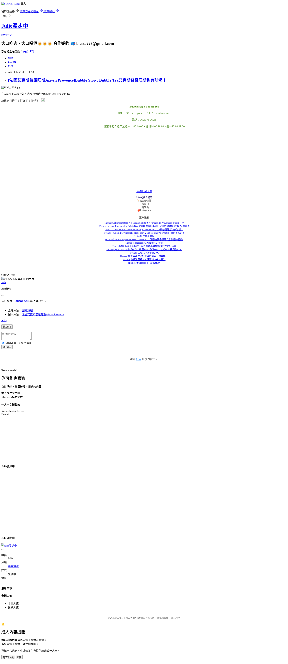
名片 (10, 66)
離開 (19, 657)
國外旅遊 (27, 310)
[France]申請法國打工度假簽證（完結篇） (144, 259)
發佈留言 (7, 347)
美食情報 (28, 51)
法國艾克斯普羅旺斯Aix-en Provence (43, 314)
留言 (27, 301)
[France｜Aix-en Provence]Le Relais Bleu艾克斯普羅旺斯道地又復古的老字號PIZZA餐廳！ (144, 226)
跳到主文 (6, 35)
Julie (3, 282)
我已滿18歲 (8, 657)
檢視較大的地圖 (144, 191)
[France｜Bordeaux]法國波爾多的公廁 (144, 243)
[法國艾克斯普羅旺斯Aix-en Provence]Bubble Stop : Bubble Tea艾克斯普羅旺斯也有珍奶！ (87, 80)
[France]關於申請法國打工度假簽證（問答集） (144, 256)
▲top (4, 320)
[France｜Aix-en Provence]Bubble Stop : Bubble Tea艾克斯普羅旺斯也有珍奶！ (144, 229)
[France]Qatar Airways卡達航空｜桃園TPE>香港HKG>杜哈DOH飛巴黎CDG (144, 249)
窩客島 (145, 207)
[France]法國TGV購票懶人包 (144, 253)
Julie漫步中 (14, 26)
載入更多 (7, 327)
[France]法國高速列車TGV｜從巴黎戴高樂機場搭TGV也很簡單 (144, 246)
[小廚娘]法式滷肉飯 (144, 236)
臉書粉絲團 (145, 200)
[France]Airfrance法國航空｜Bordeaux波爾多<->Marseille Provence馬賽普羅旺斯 (144, 223)
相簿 (10, 58)
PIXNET (119, 618)
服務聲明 (175, 618)
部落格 (12, 62)
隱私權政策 (162, 618)
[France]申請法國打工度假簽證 (144, 263)
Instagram (145, 210)
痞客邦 (145, 204)
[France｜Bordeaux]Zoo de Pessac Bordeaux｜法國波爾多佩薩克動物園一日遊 (144, 239)
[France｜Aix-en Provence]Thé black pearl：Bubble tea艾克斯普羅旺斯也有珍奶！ (144, 233)
